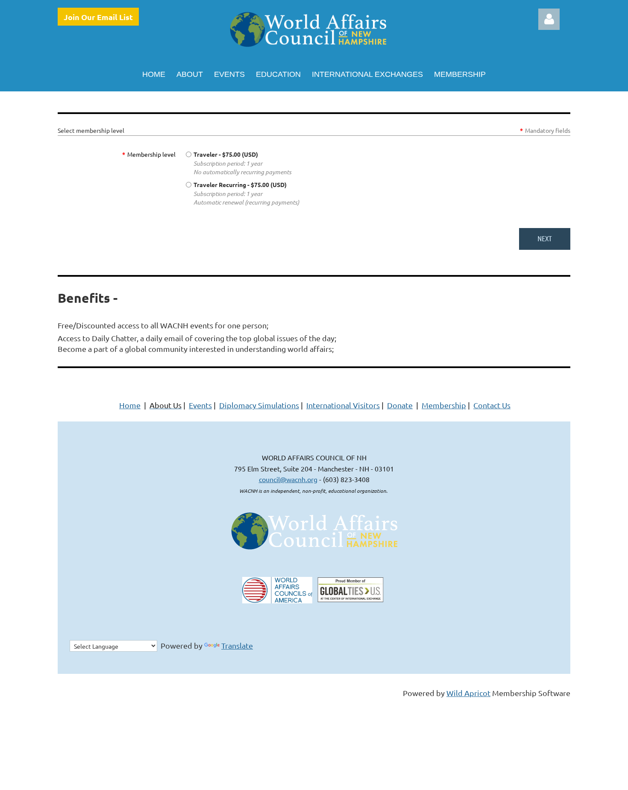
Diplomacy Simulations (259, 405)
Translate (237, 645)
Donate (400, 405)
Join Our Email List (98, 17)
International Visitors (343, 405)
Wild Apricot (468, 692)
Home (130, 405)
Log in (549, 19)
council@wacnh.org (288, 479)
